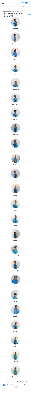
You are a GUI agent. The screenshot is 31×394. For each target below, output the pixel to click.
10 (23, 381)
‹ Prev (10, 381)
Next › (25, 384)
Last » (15, 387)
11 (26, 381)
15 (14, 384)
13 (7, 384)
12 (4, 384)
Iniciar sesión (9, 2)
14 (11, 384)
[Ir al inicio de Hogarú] (25, 3)
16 (18, 384)
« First (5, 381)
